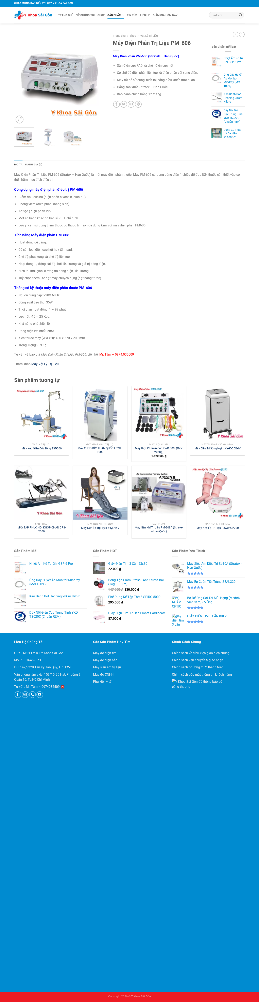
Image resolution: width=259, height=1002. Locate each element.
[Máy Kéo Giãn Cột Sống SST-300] (41, 413)
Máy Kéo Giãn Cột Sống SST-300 (41, 448)
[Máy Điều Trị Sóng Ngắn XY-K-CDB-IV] (217, 413)
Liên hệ (145, 15)
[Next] (99, 78)
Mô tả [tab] (18, 164)
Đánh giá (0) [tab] (33, 164)
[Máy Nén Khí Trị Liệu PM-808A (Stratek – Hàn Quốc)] (159, 493)
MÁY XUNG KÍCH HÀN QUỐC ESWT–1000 (100, 450)
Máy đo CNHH (103, 674)
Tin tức (132, 15)
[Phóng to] (19, 119)
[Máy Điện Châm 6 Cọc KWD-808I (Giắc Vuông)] (159, 413)
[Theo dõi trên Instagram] (25, 694)
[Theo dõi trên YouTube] (39, 694)
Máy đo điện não (105, 660)
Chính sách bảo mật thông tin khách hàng (202, 674)
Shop (101, 15)
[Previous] (21, 78)
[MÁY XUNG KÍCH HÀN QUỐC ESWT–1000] (100, 413)
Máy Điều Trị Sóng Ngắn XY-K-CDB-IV (217, 448)
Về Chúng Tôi (85, 15)
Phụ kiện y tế (102, 682)
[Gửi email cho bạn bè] (131, 104)
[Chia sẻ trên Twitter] (123, 104)
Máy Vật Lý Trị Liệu (45, 364)
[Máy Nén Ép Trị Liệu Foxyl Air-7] (100, 493)
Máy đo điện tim (105, 653)
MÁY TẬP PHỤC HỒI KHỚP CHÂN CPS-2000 (41, 529)
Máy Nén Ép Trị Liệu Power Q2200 (217, 528)
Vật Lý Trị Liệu (149, 35)
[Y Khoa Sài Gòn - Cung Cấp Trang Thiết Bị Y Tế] (33, 15)
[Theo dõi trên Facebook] (18, 694)
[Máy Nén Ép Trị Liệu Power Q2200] (217, 493)
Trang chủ (65, 15)
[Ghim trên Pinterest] (138, 104)
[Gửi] (240, 15)
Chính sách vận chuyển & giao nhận (197, 660)
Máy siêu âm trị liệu (107, 667)
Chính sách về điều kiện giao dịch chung (200, 653)
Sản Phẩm (114, 15)
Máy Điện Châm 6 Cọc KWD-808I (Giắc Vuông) (159, 450)
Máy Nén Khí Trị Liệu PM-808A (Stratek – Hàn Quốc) (159, 529)
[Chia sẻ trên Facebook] (116, 104)
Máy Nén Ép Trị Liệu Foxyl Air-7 (100, 528)
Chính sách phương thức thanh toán (198, 667)
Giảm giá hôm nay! (165, 15)
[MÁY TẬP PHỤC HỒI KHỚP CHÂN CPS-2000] (41, 493)
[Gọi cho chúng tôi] (32, 694)
